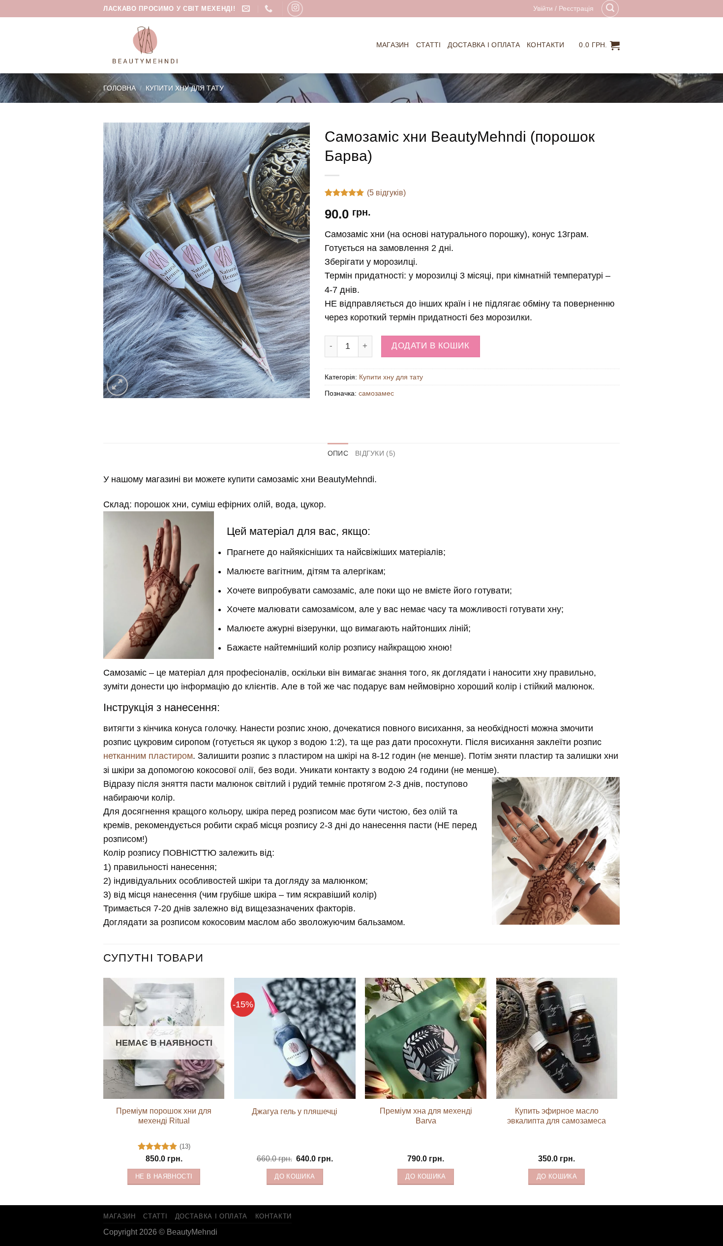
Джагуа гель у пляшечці (294, 1111)
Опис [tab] (338, 453)
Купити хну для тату (185, 88)
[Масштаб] (117, 385)
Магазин (392, 45)
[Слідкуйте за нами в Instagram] (295, 9)
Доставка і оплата (484, 45)
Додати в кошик (430, 345)
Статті (428, 45)
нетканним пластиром (148, 756)
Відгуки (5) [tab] (375, 453)
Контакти (545, 45)
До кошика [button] (294, 1176)
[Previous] (103, 1091)
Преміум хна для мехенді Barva (426, 1116)
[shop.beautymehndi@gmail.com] (247, 8)
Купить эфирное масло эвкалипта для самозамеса (556, 1116)
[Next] (616, 1091)
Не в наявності (163, 1176)
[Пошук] (610, 8)
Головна (119, 88)
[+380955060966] (270, 8)
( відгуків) (386, 192)
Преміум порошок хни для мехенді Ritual (163, 1116)
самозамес (376, 393)
